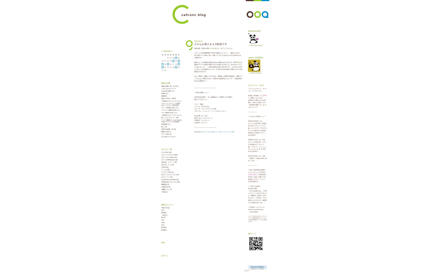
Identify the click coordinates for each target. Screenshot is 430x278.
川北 (162, 210)
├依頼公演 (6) (165, 187)
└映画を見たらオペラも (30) (170, 182)
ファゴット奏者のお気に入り (170, 110)
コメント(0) (217, 132)
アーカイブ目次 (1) (167, 172)
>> (172, 51)
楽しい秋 (164, 127)
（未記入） (165, 215)
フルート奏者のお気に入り (170, 107)
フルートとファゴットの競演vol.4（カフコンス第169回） (170, 104)
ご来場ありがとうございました (171, 101)
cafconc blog (193, 15)
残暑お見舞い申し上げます (170, 86)
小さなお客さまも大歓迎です (210, 44)
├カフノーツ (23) (166, 177)
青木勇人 (164, 212)
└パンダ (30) (165, 170)
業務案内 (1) (165, 184)
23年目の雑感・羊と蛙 (168, 129)
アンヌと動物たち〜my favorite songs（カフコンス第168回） (171, 121)
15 (168, 64)
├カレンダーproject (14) (169, 157)
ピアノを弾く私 (166, 134)
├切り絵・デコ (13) (167, 165)
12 (179, 61)
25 (176, 67)
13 (162, 64)
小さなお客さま (214, 48)
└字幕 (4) (164, 192)
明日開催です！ (166, 124)
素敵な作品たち (166, 132)
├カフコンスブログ (207, 132)
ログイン (164, 256)
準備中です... (165, 93)
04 (176, 57)
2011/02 (167, 51)
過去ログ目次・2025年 (168, 98)
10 (173, 61)
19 (179, 64)
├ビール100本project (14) (169, 160)
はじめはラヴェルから (168, 136)
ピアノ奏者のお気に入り (169, 113)
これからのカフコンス (168, 88)
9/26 (237, 62)
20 (162, 67)
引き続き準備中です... (168, 91)
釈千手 (163, 217)
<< (162, 51)
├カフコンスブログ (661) (169, 155)
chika (163, 222)
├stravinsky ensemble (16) (170, 179)
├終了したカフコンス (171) (170, 174)
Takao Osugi (165, 208)
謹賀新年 (164, 96)
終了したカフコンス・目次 (170, 117)
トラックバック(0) (228, 132)
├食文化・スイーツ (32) (169, 162)
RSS (163, 243)
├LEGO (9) (164, 167)
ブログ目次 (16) (166, 152)
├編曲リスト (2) (166, 189)
